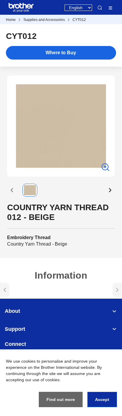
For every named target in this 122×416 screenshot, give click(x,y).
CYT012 (79, 20)
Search (100, 7)
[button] (12, 190)
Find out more (60, 399)
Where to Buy (61, 52)
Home (11, 20)
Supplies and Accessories (44, 20)
